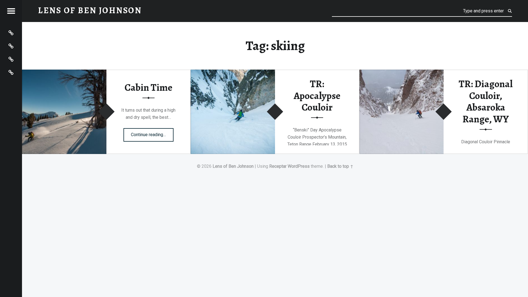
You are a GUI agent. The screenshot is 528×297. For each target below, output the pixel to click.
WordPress (299, 166)
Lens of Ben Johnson (233, 166)
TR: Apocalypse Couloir (317, 95)
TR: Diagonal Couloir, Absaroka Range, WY (486, 101)
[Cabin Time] (64, 73)
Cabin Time (148, 87)
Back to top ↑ (340, 166)
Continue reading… (152, 132)
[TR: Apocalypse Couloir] (233, 73)
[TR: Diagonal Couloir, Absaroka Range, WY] (401, 73)
